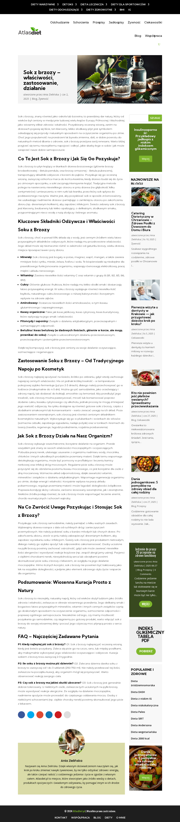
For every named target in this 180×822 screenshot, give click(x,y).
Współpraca (153, 36)
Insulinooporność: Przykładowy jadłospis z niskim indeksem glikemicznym (145, 139)
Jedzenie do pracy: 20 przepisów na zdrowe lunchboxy (145, 552)
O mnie (121, 817)
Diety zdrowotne (99, 9)
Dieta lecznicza (92, 4)
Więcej (145, 158)
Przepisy (99, 22)
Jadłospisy (116, 22)
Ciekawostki (153, 22)
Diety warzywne (43, 4)
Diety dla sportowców (128, 4)
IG (129, 9)
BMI (122, 9)
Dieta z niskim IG (141, 698)
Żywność (134, 22)
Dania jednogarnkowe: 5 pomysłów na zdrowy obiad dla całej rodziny (144, 485)
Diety (108, 817)
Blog (137, 36)
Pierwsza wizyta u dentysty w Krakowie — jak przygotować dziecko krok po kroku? (144, 315)
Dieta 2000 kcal (140, 738)
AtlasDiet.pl (79, 811)
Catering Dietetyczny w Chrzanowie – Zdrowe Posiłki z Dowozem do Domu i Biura (143, 221)
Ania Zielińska (51, 94)
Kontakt (61, 817)
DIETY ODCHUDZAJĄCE (64, 9)
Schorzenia (81, 22)
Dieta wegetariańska (144, 732)
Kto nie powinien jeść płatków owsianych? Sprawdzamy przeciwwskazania (144, 399)
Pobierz (146, 651)
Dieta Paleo (138, 712)
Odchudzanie (59, 22)
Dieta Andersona (141, 725)
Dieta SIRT (137, 718)
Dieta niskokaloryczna (144, 705)
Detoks (67, 4)
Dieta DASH (138, 692)
